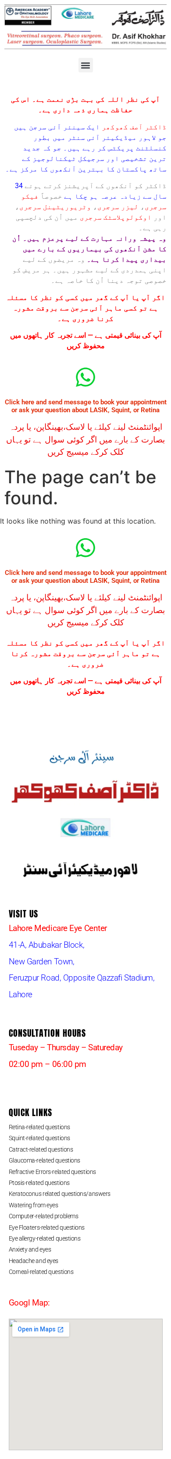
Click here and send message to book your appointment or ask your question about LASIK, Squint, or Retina (86, 406)
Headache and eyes (33, 1260)
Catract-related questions (41, 1149)
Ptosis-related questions (39, 1182)
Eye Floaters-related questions (47, 1227)
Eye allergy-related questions (45, 1238)
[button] (85, 65)
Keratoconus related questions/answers (59, 1193)
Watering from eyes (33, 1205)
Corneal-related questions (41, 1271)
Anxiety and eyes (30, 1249)
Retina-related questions (39, 1127)
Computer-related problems (43, 1216)
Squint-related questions (39, 1138)
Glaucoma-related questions (44, 1160)
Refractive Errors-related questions (52, 1171)
